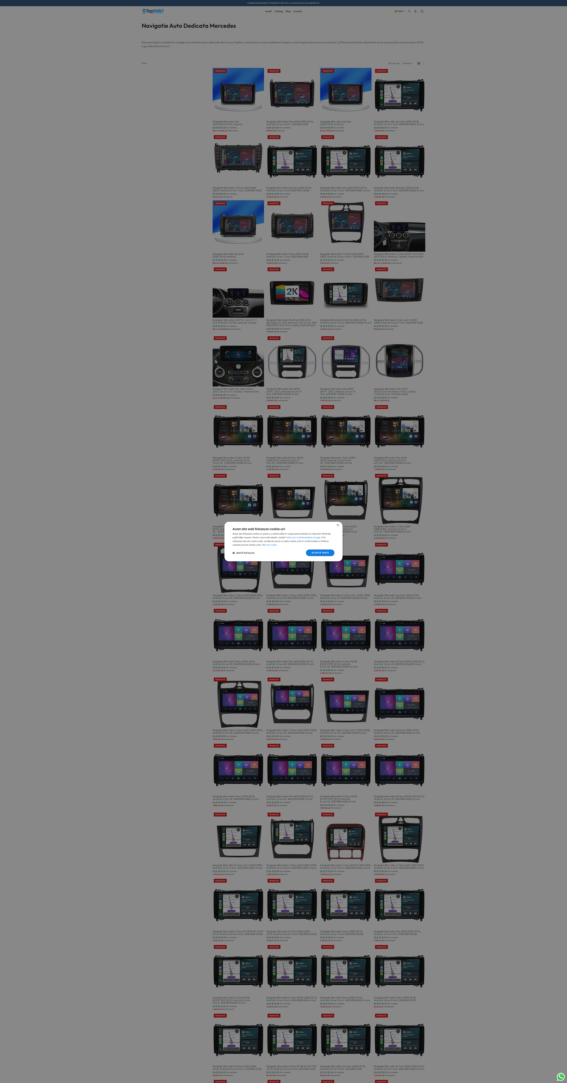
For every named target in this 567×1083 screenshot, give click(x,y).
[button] (244, 553)
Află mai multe (269, 544)
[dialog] (283, 541)
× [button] (338, 525)
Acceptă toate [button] (320, 552)
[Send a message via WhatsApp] (561, 1077)
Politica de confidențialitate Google (302, 537)
